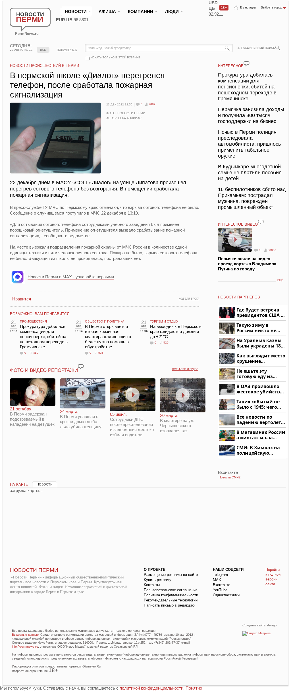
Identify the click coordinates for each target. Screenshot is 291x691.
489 (35, 352)
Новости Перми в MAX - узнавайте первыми (71, 276)
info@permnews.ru (25, 646)
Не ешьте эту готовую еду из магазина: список (257, 374)
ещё (280, 280)
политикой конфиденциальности (151, 688)
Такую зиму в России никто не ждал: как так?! (256, 328)
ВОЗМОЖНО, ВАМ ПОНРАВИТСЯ (39, 314)
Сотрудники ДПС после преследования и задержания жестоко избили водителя (132, 424)
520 (166, 342)
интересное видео (238, 224)
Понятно (194, 688)
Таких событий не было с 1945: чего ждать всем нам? (258, 404)
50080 (272, 250)
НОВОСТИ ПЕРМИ (34, 570)
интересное (231, 66)
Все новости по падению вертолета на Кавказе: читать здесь (260, 419)
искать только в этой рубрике (115, 57)
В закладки (248, 7)
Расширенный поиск (258, 47)
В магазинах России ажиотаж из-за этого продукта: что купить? (260, 435)
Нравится (21, 298)
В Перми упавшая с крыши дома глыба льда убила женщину (80, 419)
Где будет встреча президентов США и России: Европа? (260, 312)
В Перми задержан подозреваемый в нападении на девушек (32, 416)
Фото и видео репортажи (44, 370)
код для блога (189, 298)
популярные (67, 49)
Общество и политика (104, 321)
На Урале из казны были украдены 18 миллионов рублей (259, 343)
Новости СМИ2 (229, 477)
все (43, 49)
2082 (152, 104)
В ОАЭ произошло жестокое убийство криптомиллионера (260, 389)
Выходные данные (25, 634)
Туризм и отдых (164, 321)
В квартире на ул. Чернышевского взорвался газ (177, 423)
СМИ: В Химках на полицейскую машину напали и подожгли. (258, 450)
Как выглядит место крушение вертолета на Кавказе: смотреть (260, 358)
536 (100, 352)
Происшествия (33, 321)
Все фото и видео (185, 369)
